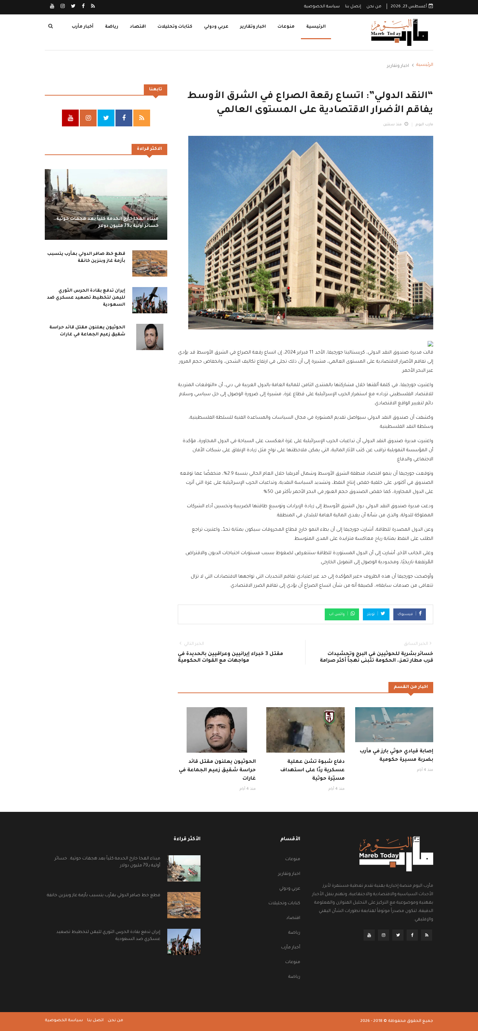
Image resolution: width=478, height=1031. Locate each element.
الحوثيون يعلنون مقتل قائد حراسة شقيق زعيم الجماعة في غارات (217, 770)
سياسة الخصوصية (322, 7)
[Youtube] (52, 7)
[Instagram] (62, 7)
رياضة (111, 27)
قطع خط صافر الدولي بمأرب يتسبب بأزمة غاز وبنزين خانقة (103, 895)
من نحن (373, 7)
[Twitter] (73, 7)
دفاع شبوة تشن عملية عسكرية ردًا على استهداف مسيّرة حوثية (312, 770)
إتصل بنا (353, 7)
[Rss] (92, 7)
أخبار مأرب (82, 27)
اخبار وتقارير (253, 27)
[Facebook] (83, 7)
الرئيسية (316, 27)
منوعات (286, 27)
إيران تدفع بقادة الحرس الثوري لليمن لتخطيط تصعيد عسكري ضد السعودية (86, 297)
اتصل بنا (95, 1020)
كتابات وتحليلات (174, 27)
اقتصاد (138, 27)
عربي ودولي (216, 27)
